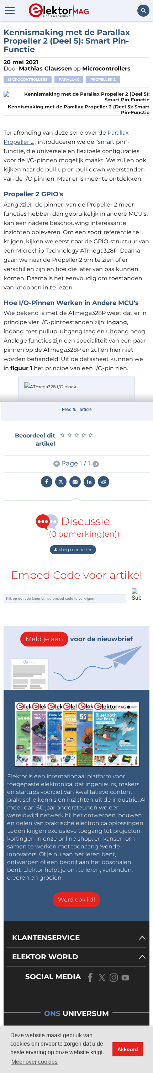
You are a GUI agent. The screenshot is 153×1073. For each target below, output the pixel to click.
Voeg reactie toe (75, 549)
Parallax (69, 79)
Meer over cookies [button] (34, 1062)
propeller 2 (103, 79)
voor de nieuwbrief (79, 639)
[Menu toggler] (10, 10)
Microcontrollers (27, 79)
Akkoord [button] (127, 1049)
